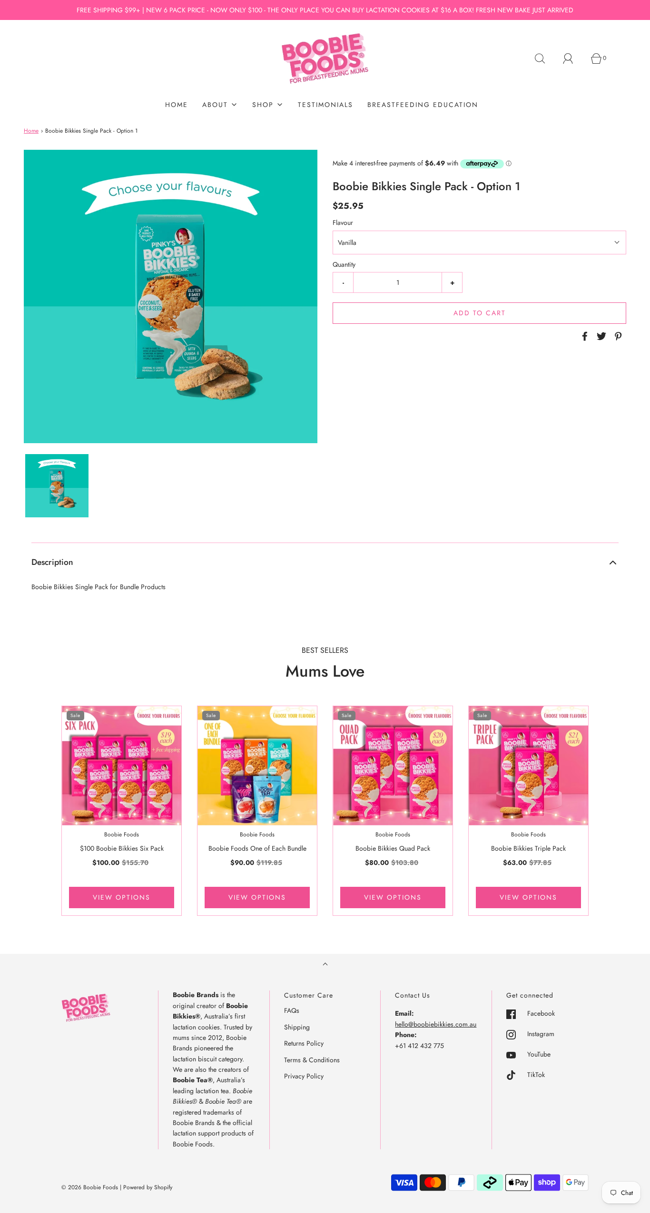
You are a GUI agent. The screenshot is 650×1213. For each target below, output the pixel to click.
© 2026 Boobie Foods (89, 1187)
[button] (57, 486)
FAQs (291, 1010)
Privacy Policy (304, 1076)
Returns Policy (304, 1043)
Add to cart (479, 313)
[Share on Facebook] (583, 336)
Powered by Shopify (147, 1187)
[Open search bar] (545, 58)
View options (121, 897)
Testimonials (325, 104)
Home (176, 104)
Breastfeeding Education (422, 104)
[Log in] (573, 58)
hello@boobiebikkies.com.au (435, 1024)
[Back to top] (325, 965)
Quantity (344, 264)
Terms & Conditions (312, 1060)
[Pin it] (617, 336)
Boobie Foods (121, 834)
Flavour (343, 223)
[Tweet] (600, 336)
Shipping (297, 1027)
